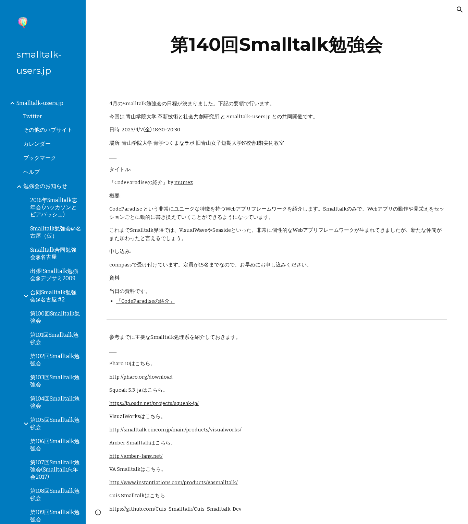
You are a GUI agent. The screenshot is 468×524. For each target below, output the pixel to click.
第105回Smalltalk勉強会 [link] (54, 423)
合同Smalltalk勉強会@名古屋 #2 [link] (53, 296)
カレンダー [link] (37, 144)
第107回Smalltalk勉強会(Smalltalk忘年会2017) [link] (54, 469)
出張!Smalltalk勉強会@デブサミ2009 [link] (54, 275)
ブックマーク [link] (39, 158)
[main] (277, 44)
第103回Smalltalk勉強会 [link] (54, 381)
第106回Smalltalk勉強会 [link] (54, 445)
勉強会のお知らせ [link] (45, 186)
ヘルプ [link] (31, 172)
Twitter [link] (32, 116)
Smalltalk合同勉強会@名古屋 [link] (53, 253)
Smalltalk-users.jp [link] (39, 103)
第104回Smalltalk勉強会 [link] (54, 402)
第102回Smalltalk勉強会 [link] (54, 360)
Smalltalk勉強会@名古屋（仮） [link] (55, 232)
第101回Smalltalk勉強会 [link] (54, 338)
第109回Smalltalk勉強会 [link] (54, 516)
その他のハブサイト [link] (48, 130)
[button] (460, 9)
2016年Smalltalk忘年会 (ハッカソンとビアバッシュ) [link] (53, 207)
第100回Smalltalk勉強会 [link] (55, 317)
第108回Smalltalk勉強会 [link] (54, 494)
